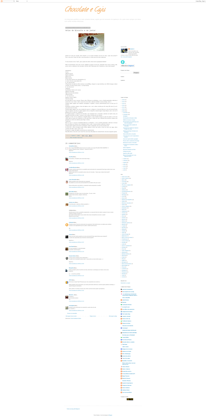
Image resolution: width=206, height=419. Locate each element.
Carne (123, 183)
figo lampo (124, 344)
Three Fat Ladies (126, 358)
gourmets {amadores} (127, 289)
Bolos (71, 137)
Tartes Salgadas (125, 250)
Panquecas (124, 272)
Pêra (123, 258)
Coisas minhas (125, 240)
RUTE (70, 280)
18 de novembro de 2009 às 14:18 (76, 198)
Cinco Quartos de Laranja (128, 291)
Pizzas (123, 267)
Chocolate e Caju (84, 10)
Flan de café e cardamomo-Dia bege (131, 140)
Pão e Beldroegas (126, 353)
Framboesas (124, 239)
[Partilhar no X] (88, 136)
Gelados (124, 217)
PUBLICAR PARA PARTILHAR (129, 330)
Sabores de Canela (126, 351)
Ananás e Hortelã (126, 316)
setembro (125, 160)
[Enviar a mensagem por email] (85, 136)
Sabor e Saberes (126, 369)
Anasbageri (125, 328)
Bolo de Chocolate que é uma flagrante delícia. (129, 156)
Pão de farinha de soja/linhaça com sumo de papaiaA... (131, 122)
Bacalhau (124, 227)
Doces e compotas (126, 245)
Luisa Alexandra (72, 179)
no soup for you (125, 307)
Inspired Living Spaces (127, 383)
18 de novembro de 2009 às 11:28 (76, 175)
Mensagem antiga (113, 316)
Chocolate (75, 137)
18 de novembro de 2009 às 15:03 (76, 218)
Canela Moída (125, 337)
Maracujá (124, 255)
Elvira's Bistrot (125, 366)
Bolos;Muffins (125, 265)
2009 (123, 111)
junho (124, 166)
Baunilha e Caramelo (127, 360)
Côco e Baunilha (126, 297)
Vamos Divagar (125, 234)
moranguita (71, 305)
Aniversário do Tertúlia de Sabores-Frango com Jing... (131, 128)
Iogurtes (123, 214)
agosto (124, 162)
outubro (125, 158)
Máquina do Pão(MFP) (127, 199)
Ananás (123, 212)
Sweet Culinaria (126, 387)
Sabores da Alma (126, 323)
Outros (123, 204)
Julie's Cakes (125, 346)
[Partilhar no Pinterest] (91, 136)
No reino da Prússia (126, 339)
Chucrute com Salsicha (127, 325)
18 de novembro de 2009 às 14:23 (76, 206)
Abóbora (124, 189)
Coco (123, 196)
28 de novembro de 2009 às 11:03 (76, 310)
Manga (123, 229)
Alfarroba (124, 252)
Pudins (123, 257)
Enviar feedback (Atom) (76, 318)
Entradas (124, 247)
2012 (123, 105)
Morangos (124, 194)
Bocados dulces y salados (128, 342)
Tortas (123, 275)
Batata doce (124, 235)
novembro (125, 114)
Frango (123, 193)
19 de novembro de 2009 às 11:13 (76, 275)
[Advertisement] (129, 35)
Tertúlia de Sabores (126, 321)
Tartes (123, 232)
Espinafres (124, 207)
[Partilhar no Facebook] (90, 136)
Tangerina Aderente (126, 385)
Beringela (124, 262)
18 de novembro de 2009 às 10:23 (76, 163)
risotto (123, 244)
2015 (123, 99)
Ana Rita (71, 156)
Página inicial (93, 316)
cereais (123, 276)
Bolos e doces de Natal (127, 237)
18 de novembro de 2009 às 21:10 (76, 251)
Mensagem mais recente (71, 316)
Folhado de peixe (127, 151)
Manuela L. (71, 294)
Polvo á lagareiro (127, 147)
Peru (123, 216)
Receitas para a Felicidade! (128, 335)
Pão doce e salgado (126, 185)
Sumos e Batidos (125, 206)
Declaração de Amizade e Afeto (130, 118)
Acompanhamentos (126, 191)
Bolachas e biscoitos (126, 203)
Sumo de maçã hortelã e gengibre (130, 139)
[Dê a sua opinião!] (87, 136)
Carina (70, 234)
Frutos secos (79, 137)
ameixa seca (72, 202)
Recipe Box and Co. (126, 371)
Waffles (123, 260)
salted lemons (125, 300)
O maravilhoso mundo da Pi (128, 373)
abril (124, 170)
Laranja (123, 186)
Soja (123, 188)
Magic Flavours (125, 376)
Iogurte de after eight (127, 153)
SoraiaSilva (71, 146)
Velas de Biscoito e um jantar (129, 134)
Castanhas (124, 268)
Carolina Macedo (73, 167)
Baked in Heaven (126, 378)
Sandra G (132, 49)
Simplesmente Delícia (127, 311)
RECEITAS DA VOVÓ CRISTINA (129, 332)
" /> (125, 63)
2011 (123, 107)
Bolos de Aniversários (126, 263)
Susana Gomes (72, 256)
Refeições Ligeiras (126, 222)
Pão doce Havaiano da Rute (129, 149)
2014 (123, 101)
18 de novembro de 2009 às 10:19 (76, 152)
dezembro (125, 112)
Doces (123, 198)
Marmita (124, 302)
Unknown (71, 222)
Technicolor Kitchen (126, 304)
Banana (123, 224)
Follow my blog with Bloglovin (73, 408)
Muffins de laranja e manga (129, 120)
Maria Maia (71, 191)
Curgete (123, 226)
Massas (123, 219)
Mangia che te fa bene (127, 349)
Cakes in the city (126, 318)
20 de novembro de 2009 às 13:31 (76, 290)
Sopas (123, 201)
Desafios (124, 242)
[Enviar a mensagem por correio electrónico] (83, 135)
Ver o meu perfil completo (126, 57)
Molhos (123, 221)
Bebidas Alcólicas (126, 253)
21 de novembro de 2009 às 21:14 (76, 301)
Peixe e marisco (125, 178)
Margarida (71, 268)
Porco (123, 249)
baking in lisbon (125, 390)
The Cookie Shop (126, 314)
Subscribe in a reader (125, 283)
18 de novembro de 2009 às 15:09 (76, 230)
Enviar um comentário (72, 313)
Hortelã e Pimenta (126, 380)
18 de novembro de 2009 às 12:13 (76, 187)
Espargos (124, 270)
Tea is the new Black (127, 392)
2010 (123, 109)
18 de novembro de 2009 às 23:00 (76, 263)
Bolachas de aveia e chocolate (130, 142)
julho (124, 164)
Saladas (124, 230)
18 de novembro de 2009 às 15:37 (76, 242)
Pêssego (124, 273)
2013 (123, 103)
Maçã (123, 209)
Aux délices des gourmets (128, 309)
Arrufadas (125, 116)
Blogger (110, 415)
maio (124, 168)
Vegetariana (124, 211)
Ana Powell (71, 246)
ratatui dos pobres (126, 356)
